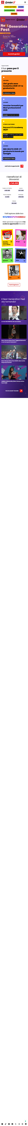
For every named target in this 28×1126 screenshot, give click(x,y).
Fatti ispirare (14, 285)
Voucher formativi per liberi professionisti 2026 (13, 107)
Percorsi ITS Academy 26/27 (13, 128)
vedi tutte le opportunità (12, 166)
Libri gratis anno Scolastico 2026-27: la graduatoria (13, 85)
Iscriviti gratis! (14, 54)
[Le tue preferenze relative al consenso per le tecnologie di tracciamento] (25, 1121)
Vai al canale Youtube (12, 391)
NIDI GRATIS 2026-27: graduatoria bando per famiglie (13, 151)
